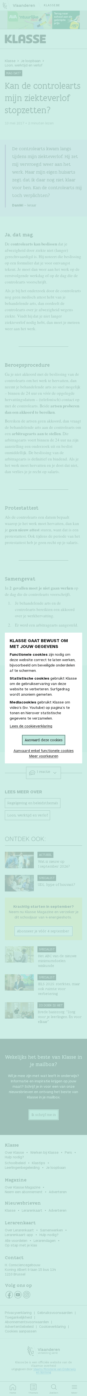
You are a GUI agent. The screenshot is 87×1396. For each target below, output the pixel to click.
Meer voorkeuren (43, 756)
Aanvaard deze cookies (44, 740)
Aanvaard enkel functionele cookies (44, 750)
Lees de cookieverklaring (31, 726)
